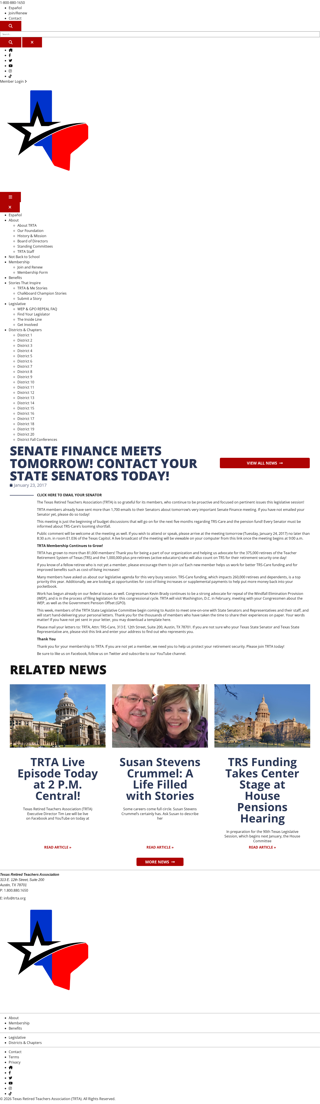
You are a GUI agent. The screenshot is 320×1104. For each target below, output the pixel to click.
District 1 (24, 335)
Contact (15, 18)
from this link (231, 538)
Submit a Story (29, 298)
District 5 (24, 356)
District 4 (24, 350)
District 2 (24, 340)
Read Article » (57, 847)
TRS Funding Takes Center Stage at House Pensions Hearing (262, 790)
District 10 (25, 382)
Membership (19, 262)
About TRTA (27, 225)
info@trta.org (15, 898)
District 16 (25, 413)
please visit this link (85, 631)
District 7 (24, 366)
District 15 (25, 408)
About (14, 220)
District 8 (24, 371)
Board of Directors (32, 241)
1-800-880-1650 (12, 2)
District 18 (25, 423)
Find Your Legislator (33, 314)
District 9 (24, 376)
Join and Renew (29, 267)
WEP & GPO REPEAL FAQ (37, 309)
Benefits (15, 277)
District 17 (25, 418)
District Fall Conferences (37, 439)
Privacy (14, 1062)
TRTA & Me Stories (32, 288)
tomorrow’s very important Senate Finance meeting (214, 509)
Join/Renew (18, 13)
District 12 (25, 392)
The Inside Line (29, 319)
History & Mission (31, 235)
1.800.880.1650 (16, 890)
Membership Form (32, 272)
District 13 (25, 397)
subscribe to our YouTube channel (157, 653)
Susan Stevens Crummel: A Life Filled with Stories (160, 778)
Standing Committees (35, 246)
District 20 (25, 434)
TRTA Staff (25, 251)
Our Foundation (30, 230)
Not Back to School (24, 256)
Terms (14, 1057)
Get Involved (27, 324)
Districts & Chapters (25, 329)
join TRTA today (270, 646)
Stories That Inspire (25, 282)
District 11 (25, 387)
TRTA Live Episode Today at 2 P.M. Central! (57, 778)
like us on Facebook (71, 653)
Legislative (17, 303)
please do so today (73, 514)
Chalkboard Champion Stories (42, 293)
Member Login (12, 81)
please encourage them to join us (155, 564)
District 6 (24, 361)
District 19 (25, 429)
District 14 (25, 403)
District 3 (24, 345)
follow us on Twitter (104, 653)
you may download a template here (141, 619)
